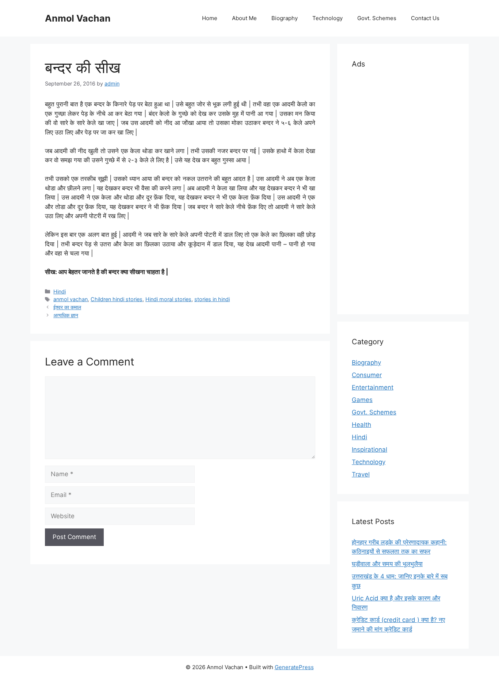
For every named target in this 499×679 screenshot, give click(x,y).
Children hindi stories (116, 299)
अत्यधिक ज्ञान (65, 315)
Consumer (367, 375)
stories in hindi (212, 299)
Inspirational (369, 449)
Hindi (59, 291)
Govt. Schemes (376, 18)
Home (209, 18)
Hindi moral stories (168, 299)
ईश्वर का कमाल (67, 307)
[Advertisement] (403, 190)
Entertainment (372, 387)
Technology (327, 18)
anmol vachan (70, 299)
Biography (284, 18)
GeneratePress (294, 667)
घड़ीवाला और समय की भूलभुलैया (387, 564)
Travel (361, 474)
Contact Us (425, 18)
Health (361, 424)
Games (362, 399)
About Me (244, 18)
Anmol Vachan (78, 18)
